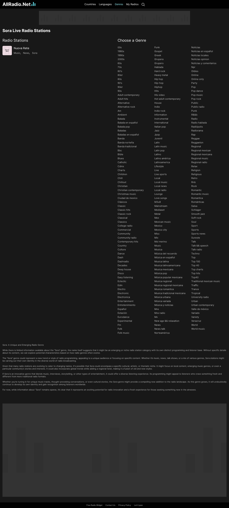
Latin (157, 142)
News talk (159, 328)
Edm (120, 285)
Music (17, 52)
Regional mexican (201, 150)
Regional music (199, 158)
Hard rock (159, 71)
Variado (195, 312)
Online (194, 75)
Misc (157, 233)
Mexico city (160, 229)
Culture (122, 249)
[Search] (143, 4)
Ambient (122, 114)
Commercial (124, 229)
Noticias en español (202, 51)
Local (157, 178)
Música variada (162, 301)
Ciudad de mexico (127, 198)
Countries (90, 4)
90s (120, 90)
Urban (194, 301)
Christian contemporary (131, 190)
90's (120, 82)
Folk (120, 328)
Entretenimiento (126, 305)
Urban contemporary (202, 305)
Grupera (158, 59)
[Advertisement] (114, 18)
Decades (122, 265)
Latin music (160, 146)
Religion (195, 170)
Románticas (197, 201)
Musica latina (161, 261)
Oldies (194, 71)
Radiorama (197, 130)
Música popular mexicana (168, 277)
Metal (157, 213)
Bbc (120, 150)
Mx (156, 316)
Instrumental (161, 118)
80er (120, 75)
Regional (196, 146)
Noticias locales (200, 55)
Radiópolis (197, 126)
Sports (195, 229)
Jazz (156, 130)
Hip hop (158, 79)
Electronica (124, 297)
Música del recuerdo (165, 253)
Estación (122, 312)
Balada (121, 118)
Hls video (159, 94)
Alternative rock (126, 106)
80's (120, 71)
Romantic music (200, 194)
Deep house (124, 269)
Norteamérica (161, 332)
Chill (120, 178)
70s (120, 67)
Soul (193, 221)
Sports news (198, 233)
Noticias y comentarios (203, 63)
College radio (125, 225)
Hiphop (158, 87)
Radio (194, 118)
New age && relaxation (166, 320)
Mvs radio (159, 312)
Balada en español (128, 122)
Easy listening (125, 277)
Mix (156, 237)
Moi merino (160, 241)
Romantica (197, 198)
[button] (56, 40)
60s (120, 63)
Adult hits (123, 98)
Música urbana (162, 297)
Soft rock (196, 217)
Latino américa (162, 158)
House (158, 102)
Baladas (122, 130)
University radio (200, 297)
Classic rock (124, 213)
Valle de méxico (200, 309)
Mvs (156, 309)
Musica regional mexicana (168, 285)
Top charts (197, 269)
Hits (156, 90)
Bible (120, 154)
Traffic (194, 285)
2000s (121, 59)
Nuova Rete (21, 48)
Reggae (195, 138)
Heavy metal (161, 75)
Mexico (158, 225)
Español (122, 309)
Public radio (197, 106)
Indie (157, 106)
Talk (193, 241)
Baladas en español (128, 134)
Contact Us (110, 505)
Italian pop (160, 126)
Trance (195, 289)
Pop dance (197, 90)
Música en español (164, 257)
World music (198, 328)
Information (160, 114)
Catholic (122, 162)
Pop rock (196, 98)
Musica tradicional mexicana (169, 293)
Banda (121, 138)
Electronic (123, 293)
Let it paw (138, 505)
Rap (193, 134)
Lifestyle (159, 166)
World (194, 324)
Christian (123, 186)
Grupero (159, 63)
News (26, 52)
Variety (195, 316)
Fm (119, 324)
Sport (194, 225)
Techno (195, 253)
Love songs (160, 198)
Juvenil (158, 138)
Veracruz (196, 320)
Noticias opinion (200, 59)
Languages (105, 4)
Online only (197, 79)
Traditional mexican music (205, 281)
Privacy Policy (124, 505)
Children (122, 174)
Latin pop (159, 150)
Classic (122, 205)
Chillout (122, 182)
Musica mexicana (163, 269)
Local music (160, 182)
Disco (121, 273)
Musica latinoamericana (167, 265)
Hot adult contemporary (167, 98)
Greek (157, 55)
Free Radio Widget (94, 505)
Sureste (195, 237)
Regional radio (199, 162)
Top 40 (195, 265)
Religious (196, 174)
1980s (121, 51)
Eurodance (123, 316)
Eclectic (122, 281)
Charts (121, 170)
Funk (157, 47)
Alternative (124, 102)
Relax (194, 166)
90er (120, 87)
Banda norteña (126, 142)
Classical (122, 217)
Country (122, 245)
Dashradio (123, 261)
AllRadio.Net (16, 4)
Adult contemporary (128, 94)
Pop (193, 87)
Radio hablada (199, 122)
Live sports (160, 174)
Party (194, 82)
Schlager (196, 209)
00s (120, 47)
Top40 (194, 277)
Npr (193, 67)
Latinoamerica (162, 162)
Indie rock (159, 110)
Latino (157, 154)
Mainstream (160, 205)
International (161, 122)
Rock (194, 186)
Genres (119, 4)
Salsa (194, 205)
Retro (194, 178)
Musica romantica (164, 289)
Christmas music (127, 194)
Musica (158, 249)
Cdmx (121, 166)
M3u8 (157, 201)
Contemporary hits (128, 241)
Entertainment (125, 301)
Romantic (196, 190)
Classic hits (124, 209)
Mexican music (162, 221)
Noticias (195, 47)
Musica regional (163, 281)
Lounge (158, 194)
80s (120, 79)
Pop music (197, 94)
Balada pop (124, 126)
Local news (160, 186)
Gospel (158, 51)
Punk (194, 110)
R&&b (194, 114)
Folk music (123, 332)
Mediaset (159, 209)
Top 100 (195, 261)
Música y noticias (163, 305)
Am (119, 110)
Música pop (160, 273)
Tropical (195, 293)
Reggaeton (197, 142)
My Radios (132, 4)
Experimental (125, 320)
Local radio (160, 190)
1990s (121, 55)
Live (156, 170)
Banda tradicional (127, 146)
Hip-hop (158, 82)
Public (194, 102)
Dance (121, 253)
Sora (34, 52)
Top (193, 257)
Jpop (157, 134)
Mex (156, 217)
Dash (120, 257)
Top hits (195, 273)
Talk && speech (199, 245)
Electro (121, 289)
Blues (121, 158)
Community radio (127, 237)
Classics (122, 221)
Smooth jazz (198, 213)
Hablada (158, 67)
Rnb (193, 182)
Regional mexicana (201, 154)
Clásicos (122, 201)
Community (124, 233)
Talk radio (196, 249)
